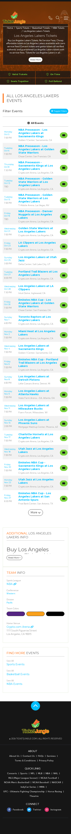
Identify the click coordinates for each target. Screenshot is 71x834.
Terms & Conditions (25, 760)
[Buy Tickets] (64, 135)
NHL (55, 773)
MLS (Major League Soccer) (23, 778)
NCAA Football (49, 778)
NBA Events (14, 684)
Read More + (14, 557)
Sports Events (15, 664)
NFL (33, 773)
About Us (14, 756)
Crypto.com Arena (18, 626)
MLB (40, 773)
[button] (57, 17)
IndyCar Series (28, 787)
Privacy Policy (46, 760)
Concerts (12, 773)
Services (51, 756)
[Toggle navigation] (65, 18)
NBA (10, 584)
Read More (35, 59)
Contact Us (29, 756)
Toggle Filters (60, 111)
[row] (35, 135)
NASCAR (56, 782)
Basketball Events (18, 674)
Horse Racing (55, 791)
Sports (23, 773)
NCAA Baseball (40, 782)
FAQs (41, 756)
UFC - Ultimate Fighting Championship (24, 791)
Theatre (34, 796)
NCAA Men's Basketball (16, 782)
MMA (42, 787)
